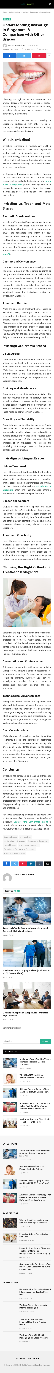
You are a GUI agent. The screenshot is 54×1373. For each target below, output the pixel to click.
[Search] (50, 4)
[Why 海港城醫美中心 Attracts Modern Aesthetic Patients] (10, 1078)
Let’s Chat (20, 1358)
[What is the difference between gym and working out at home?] (10, 1223)
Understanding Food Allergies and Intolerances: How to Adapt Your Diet (35, 1292)
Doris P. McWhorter (17, 45)
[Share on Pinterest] (39, 55)
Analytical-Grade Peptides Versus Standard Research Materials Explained (35, 1062)
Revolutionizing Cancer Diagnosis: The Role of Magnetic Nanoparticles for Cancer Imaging (35, 1251)
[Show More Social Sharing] (48, 55)
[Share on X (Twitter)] (24, 55)
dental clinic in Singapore (14, 841)
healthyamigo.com (42, 1365)
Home (5, 12)
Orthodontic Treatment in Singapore (19, 849)
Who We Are (33, 1358)
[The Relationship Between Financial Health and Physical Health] (10, 1323)
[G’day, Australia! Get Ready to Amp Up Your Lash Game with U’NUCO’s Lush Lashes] (10, 1268)
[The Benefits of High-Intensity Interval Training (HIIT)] (10, 1309)
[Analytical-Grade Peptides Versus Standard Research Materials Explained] (27, 911)
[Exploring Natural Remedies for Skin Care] (10, 1238)
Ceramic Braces (10, 837)
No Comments (29, 49)
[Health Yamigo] (27, 4)
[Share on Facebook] (10, 55)
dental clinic (25, 837)
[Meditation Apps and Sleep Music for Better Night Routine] (27, 995)
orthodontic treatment (28, 845)
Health (7, 19)
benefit (6, 254)
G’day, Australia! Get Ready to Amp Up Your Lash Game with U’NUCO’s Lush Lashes (35, 1266)
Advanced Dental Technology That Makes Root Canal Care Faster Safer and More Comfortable (35, 1106)
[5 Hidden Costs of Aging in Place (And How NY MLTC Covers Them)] (27, 953)
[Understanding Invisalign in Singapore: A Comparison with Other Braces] (27, 77)
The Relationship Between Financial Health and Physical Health (33, 1322)
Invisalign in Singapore (37, 841)
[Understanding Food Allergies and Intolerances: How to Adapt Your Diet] (10, 1293)
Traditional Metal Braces (14, 853)
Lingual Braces (10, 845)
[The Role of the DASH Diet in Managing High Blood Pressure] (10, 1339)
